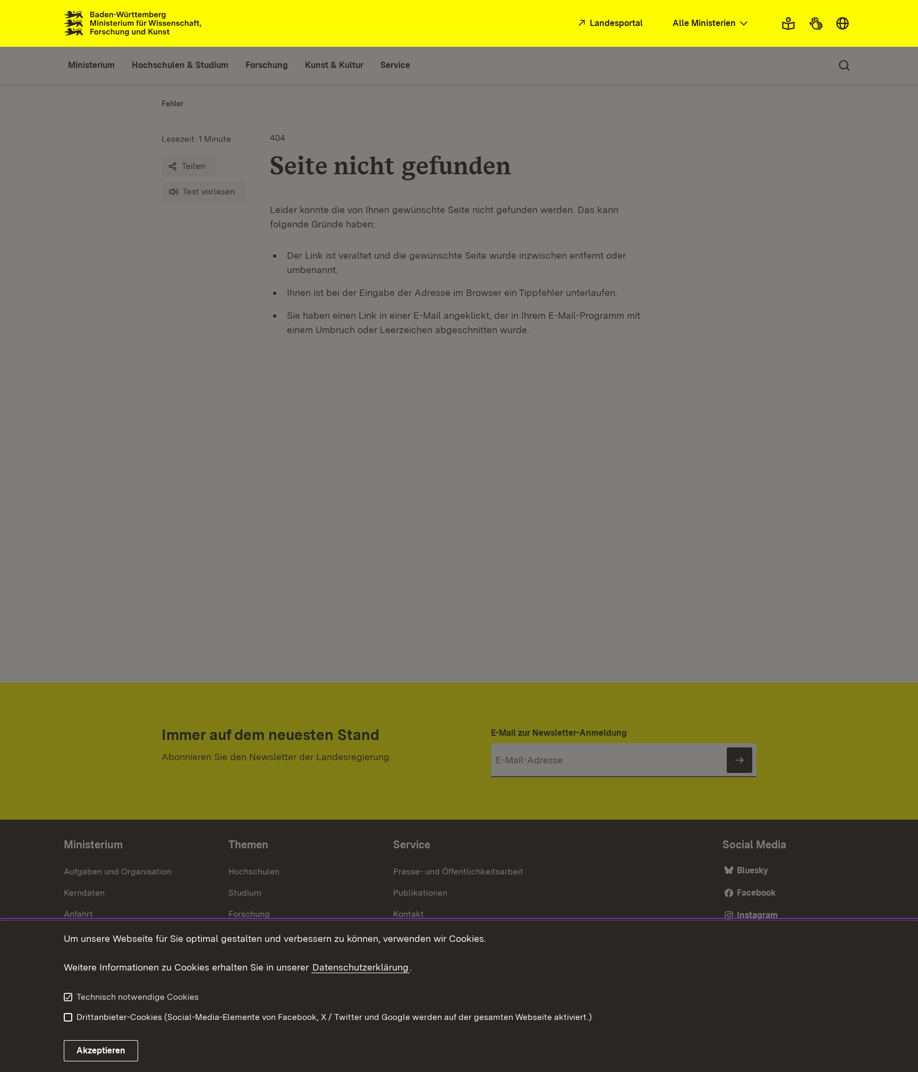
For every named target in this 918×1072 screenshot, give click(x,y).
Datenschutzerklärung (360, 967)
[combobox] (711, 23)
